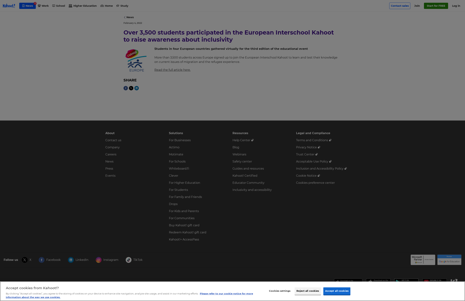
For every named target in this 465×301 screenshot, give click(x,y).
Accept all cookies (337, 290)
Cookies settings (279, 290)
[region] (232, 291)
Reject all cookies (307, 290)
